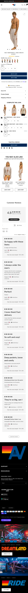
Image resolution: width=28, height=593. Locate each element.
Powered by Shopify (21, 517)
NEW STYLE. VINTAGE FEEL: (14, 1)
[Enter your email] (25, 483)
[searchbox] (7, 225)
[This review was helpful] (19, 255)
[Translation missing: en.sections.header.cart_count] (26, 5)
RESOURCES (5, 471)
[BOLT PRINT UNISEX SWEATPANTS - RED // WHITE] (15, 61)
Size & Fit (3, 90)
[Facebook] (2, 148)
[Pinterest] (7, 148)
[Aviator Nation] (14, 540)
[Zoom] (24, 14)
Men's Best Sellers (6, 9)
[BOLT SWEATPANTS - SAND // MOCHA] (7, 61)
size (3, 231)
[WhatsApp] (9, 148)
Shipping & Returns (6, 97)
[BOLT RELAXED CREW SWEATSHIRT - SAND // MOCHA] (7, 171)
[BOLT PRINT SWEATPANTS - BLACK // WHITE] (10, 61)
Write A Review (14, 219)
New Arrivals (15, 9)
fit (6, 231)
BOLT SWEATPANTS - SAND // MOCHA (15, 117)
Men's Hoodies (23, 9)
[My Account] (24, 5)
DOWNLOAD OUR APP (7, 490)
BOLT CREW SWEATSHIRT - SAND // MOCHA (15, 124)
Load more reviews (14, 436)
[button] (7, 553)
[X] (4, 148)
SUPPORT (4, 466)
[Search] (22, 5)
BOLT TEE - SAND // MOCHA (15, 131)
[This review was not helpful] (22, 255)
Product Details (5, 94)
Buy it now (14, 77)
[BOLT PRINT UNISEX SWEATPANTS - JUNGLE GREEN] (17, 61)
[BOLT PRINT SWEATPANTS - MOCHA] (12, 61)
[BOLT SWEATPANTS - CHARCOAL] (2, 61)
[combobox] (20, 234)
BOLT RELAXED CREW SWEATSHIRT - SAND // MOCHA (7, 184)
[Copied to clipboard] (12, 148)
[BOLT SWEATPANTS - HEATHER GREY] (5, 61)
